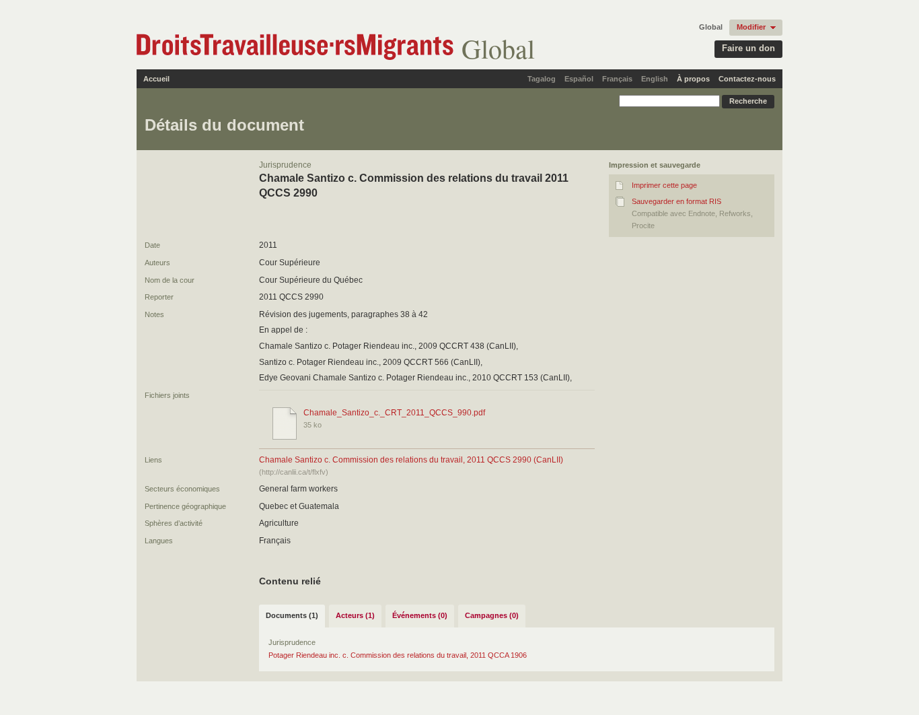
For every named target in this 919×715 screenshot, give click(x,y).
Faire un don (748, 48)
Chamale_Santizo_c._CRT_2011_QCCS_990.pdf (394, 412)
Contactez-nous (747, 79)
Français (617, 79)
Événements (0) (419, 615)
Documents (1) (292, 615)
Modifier (751, 27)
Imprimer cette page (664, 185)
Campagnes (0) (492, 615)
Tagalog (541, 79)
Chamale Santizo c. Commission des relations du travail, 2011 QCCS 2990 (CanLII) (411, 460)
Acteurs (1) (355, 615)
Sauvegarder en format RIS (676, 201)
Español (578, 79)
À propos (693, 79)
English (654, 79)
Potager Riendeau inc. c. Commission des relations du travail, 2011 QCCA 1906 (397, 655)
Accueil (156, 79)
